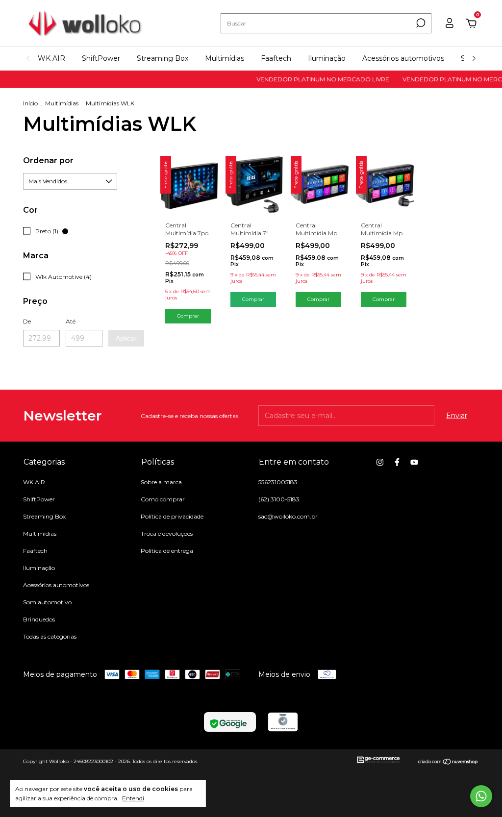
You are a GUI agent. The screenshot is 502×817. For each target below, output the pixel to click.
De (27, 321)
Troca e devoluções (167, 533)
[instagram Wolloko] (380, 462)
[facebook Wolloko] (397, 462)
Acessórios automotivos (403, 58)
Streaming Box (162, 58)
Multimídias (224, 58)
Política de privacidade (172, 516)
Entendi (133, 798)
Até (70, 321)
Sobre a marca (161, 482)
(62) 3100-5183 (279, 499)
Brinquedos (39, 619)
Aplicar (126, 338)
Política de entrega (167, 550)
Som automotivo (47, 602)
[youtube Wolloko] (414, 462)
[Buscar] (420, 23)
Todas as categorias (49, 636)
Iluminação (327, 58)
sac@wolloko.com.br (288, 516)
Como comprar (163, 499)
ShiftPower (101, 58)
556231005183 (278, 482)
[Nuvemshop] (448, 762)
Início (30, 103)
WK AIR (51, 58)
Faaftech (276, 58)
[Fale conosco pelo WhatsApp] (481, 796)
